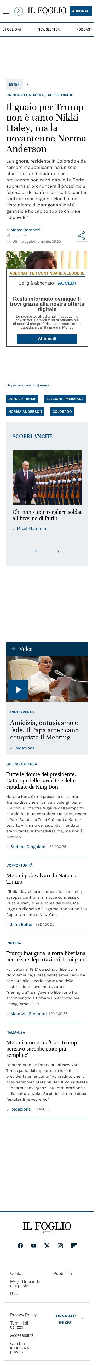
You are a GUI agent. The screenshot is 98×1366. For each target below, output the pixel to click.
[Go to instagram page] (60, 1249)
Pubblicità (62, 1277)
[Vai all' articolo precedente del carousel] (38, 555)
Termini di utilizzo (19, 1328)
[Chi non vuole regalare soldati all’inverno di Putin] (47, 476)
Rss (14, 1297)
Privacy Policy (23, 1318)
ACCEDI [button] (67, 283)
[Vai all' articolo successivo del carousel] (56, 555)
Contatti (17, 1277)
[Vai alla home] (47, 11)
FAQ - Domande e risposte (25, 1287)
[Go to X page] (47, 1249)
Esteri (15, 84)
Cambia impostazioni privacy (22, 1351)
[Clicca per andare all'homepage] (47, 1231)
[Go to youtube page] (33, 1249)
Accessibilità (22, 1339)
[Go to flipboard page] (74, 1249)
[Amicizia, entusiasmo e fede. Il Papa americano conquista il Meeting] (47, 682)
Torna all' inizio (65, 1322)
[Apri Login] (18, 11)
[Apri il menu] (6, 11)
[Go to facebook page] (20, 1249)
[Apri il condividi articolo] (82, 236)
